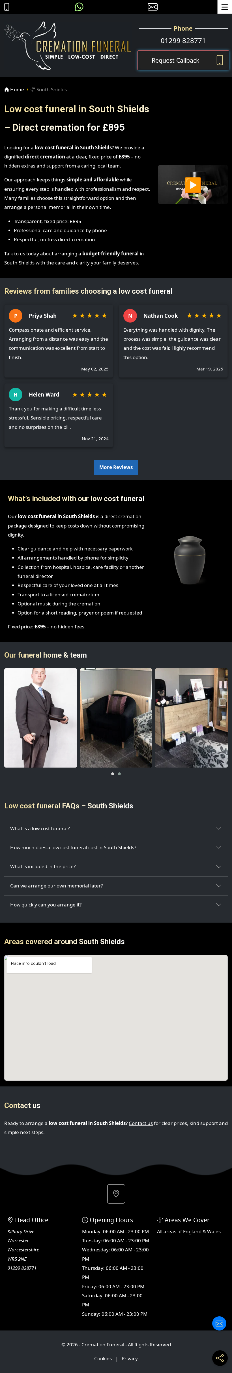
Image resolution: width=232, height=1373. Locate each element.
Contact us (141, 1123)
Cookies (103, 1358)
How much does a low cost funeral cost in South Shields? (73, 847)
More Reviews (116, 467)
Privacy (130, 1358)
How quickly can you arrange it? (45, 904)
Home (16, 89)
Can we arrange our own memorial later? (56, 885)
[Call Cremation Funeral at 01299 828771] (5, 7)
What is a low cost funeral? (40, 828)
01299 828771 (183, 40)
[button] (112, 774)
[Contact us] (219, 1323)
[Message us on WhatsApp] (79, 7)
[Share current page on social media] (220, 1358)
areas (170, 1231)
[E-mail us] (153, 7)
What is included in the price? (43, 866)
